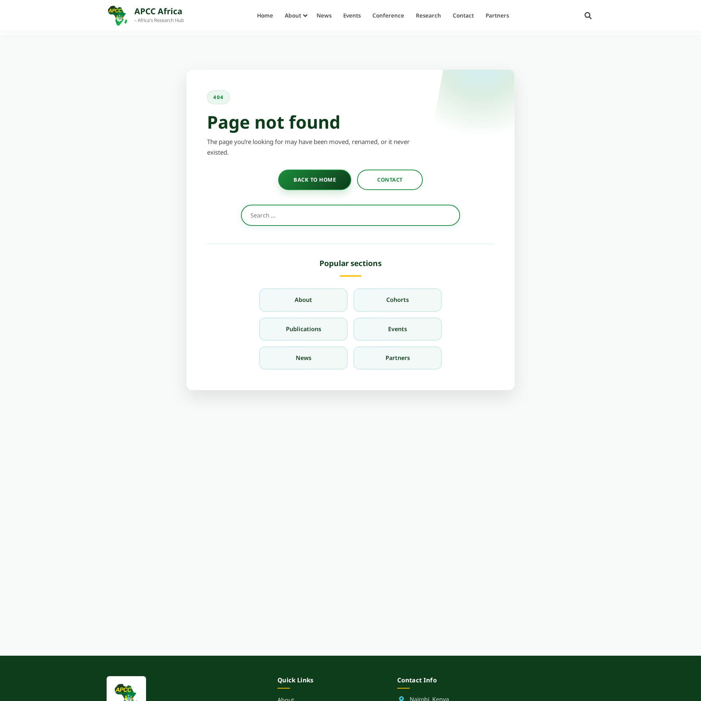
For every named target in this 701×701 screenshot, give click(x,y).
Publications (303, 329)
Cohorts (397, 300)
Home (265, 15)
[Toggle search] (588, 15)
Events (352, 15)
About (293, 15)
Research (428, 15)
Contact (463, 15)
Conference (388, 15)
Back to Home (315, 179)
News (324, 15)
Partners (497, 15)
